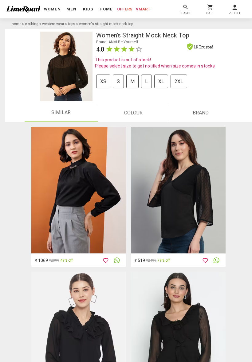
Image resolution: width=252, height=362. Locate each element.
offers (124, 9)
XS (103, 81)
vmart (143, 9)
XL (161, 81)
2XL (179, 81)
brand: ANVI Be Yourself (117, 42)
